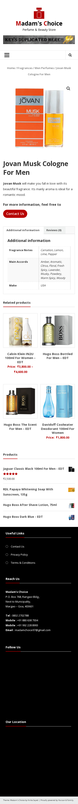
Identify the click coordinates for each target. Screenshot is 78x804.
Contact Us (15, 213)
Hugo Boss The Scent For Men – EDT (20, 426)
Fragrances (24, 68)
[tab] (23, 230)
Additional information (23, 230)
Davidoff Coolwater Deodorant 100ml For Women (57, 428)
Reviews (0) (53, 230)
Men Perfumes (44, 68)
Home (11, 68)
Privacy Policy (19, 554)
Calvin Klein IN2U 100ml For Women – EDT (20, 358)
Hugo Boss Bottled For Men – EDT (58, 356)
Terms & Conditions (23, 563)
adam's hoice (39, 23)
